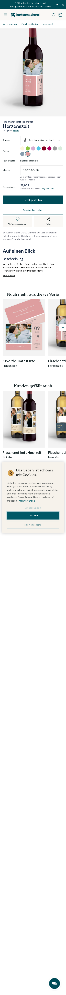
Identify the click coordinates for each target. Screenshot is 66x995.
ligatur (16, 130)
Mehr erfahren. (27, 500)
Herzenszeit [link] (47, 24)
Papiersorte (9, 160)
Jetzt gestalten (33, 199)
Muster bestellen (33, 210)
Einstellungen (33, 507)
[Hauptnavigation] (6, 15)
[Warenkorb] (60, 15)
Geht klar (33, 515)
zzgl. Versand (48, 188)
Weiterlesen (9, 275)
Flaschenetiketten (29, 24)
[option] (22, 148)
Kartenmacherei (10, 24)
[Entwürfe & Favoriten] (53, 15)
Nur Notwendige (33, 525)
